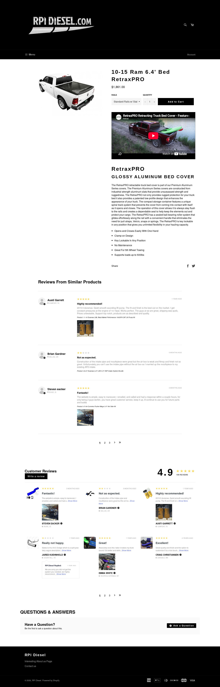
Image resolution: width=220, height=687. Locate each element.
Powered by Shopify (50, 680)
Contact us (30, 666)
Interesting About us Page (38, 661)
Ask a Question (183, 625)
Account (191, 54)
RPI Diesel (36, 680)
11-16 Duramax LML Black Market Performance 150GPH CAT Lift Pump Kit (109, 317)
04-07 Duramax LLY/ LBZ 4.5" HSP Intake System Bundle (103, 371)
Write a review (36, 476)
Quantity (147, 95)
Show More (72, 501)
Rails (114, 95)
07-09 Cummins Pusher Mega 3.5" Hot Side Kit (99, 406)
